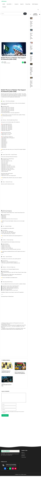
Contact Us (16, 4)
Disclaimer (4, 6)
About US (22, 4)
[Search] (25, 13)
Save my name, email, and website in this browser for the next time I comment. (13, 412)
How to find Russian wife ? (31, 48)
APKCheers (4, 1)
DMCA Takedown (35, 4)
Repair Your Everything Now (31, 58)
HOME (3, 4)
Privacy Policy (28, 4)
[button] (38, 9)
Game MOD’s (9, 4)
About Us (23, 452)
